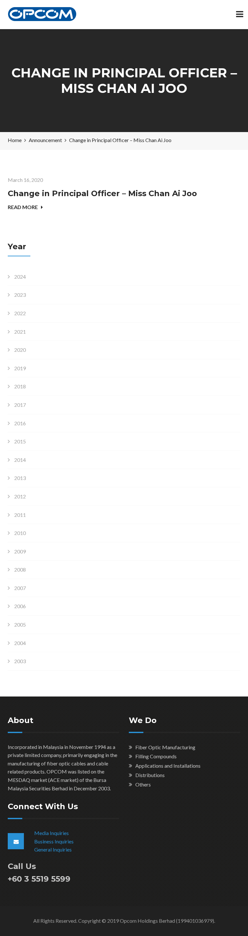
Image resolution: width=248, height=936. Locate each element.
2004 (20, 643)
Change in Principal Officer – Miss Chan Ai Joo (102, 193)
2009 (20, 551)
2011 (20, 515)
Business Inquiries (54, 841)
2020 (20, 350)
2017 (20, 405)
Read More (23, 207)
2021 (20, 332)
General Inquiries (53, 849)
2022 (20, 313)
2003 (20, 661)
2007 (20, 588)
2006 (20, 606)
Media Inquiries (51, 833)
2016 (20, 423)
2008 (20, 569)
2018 (20, 386)
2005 (20, 624)
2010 (20, 533)
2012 (20, 496)
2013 (20, 478)
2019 (20, 368)
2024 (20, 276)
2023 (20, 295)
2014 (20, 460)
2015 (20, 441)
